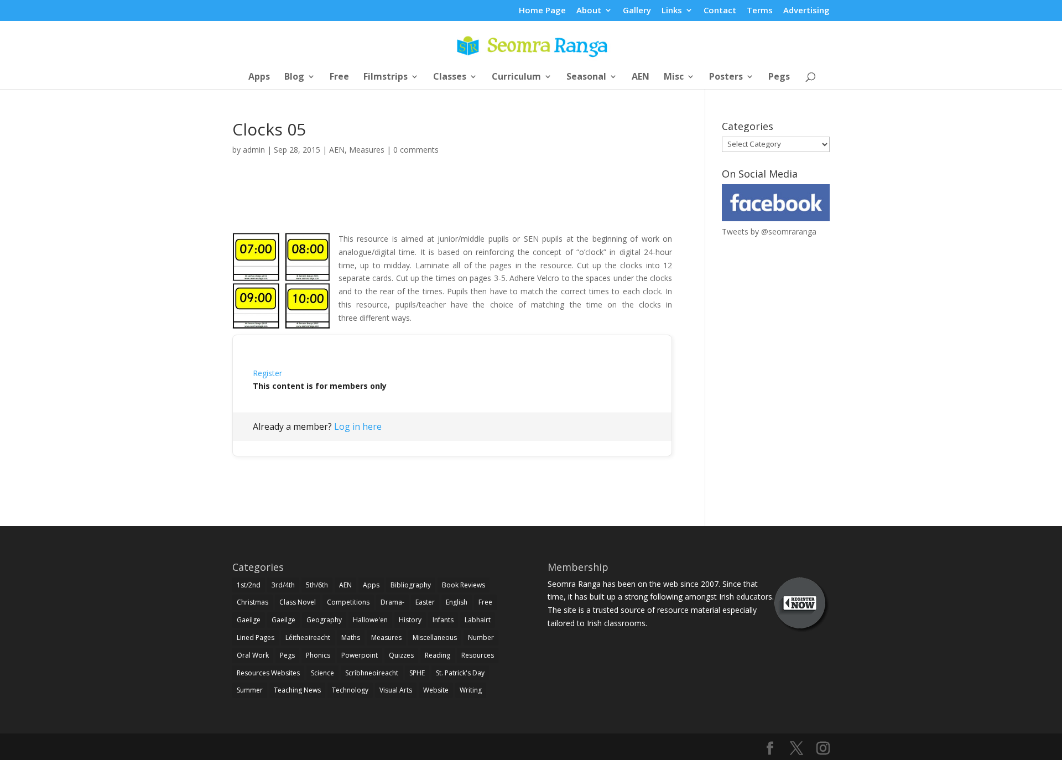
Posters (726, 77)
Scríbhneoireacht (371, 673)
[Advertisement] (452, 206)
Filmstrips (385, 77)
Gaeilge (249, 619)
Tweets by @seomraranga (769, 231)
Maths (350, 637)
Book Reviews (463, 585)
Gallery (637, 10)
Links (672, 10)
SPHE (417, 673)
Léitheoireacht (307, 637)
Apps (259, 77)
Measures (366, 149)
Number (481, 637)
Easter (425, 602)
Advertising (806, 10)
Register (267, 373)
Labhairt (478, 619)
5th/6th (317, 585)
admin (254, 149)
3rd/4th (283, 585)
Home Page (542, 10)
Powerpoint (359, 655)
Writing (471, 690)
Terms (760, 10)
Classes (449, 77)
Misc (674, 77)
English (456, 602)
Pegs (779, 77)
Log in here (358, 426)
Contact (720, 10)
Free (339, 77)
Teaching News (297, 690)
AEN (640, 77)
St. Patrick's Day (460, 673)
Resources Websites (268, 673)
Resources (477, 655)
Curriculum (516, 77)
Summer (250, 690)
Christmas (252, 602)
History (410, 619)
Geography (324, 619)
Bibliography (411, 585)
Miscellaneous (435, 637)
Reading (437, 655)
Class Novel (297, 602)
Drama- (392, 602)
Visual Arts (395, 690)
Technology (350, 690)
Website (436, 690)
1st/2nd (249, 585)
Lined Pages (255, 637)
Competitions (348, 602)
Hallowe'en (370, 619)
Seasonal (586, 77)
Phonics (318, 655)
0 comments (416, 149)
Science (322, 673)
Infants (443, 619)
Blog (294, 77)
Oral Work (253, 655)
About (588, 10)
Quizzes (401, 655)
